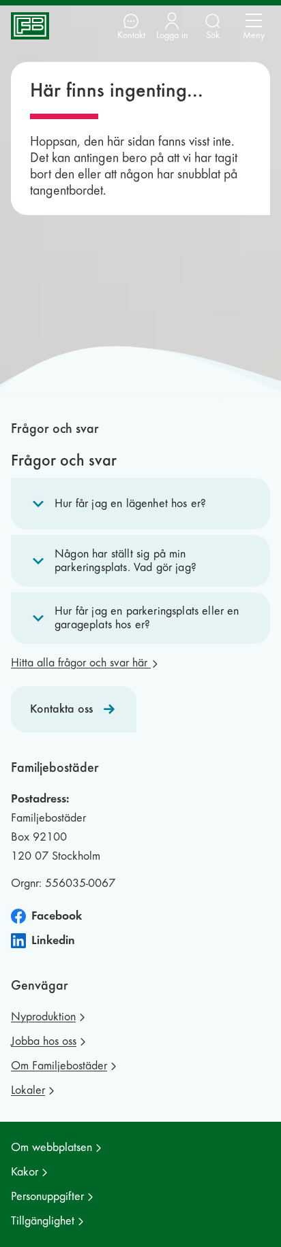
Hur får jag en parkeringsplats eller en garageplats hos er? (147, 618)
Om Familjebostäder (59, 1065)
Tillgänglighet (42, 1221)
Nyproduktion (43, 1016)
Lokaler (28, 1090)
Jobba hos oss (43, 1041)
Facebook (56, 916)
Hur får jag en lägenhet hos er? (130, 503)
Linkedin (53, 940)
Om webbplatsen (51, 1147)
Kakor (24, 1172)
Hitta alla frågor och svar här (81, 662)
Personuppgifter (47, 1196)
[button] (140, 504)
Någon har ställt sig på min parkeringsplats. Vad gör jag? (125, 560)
